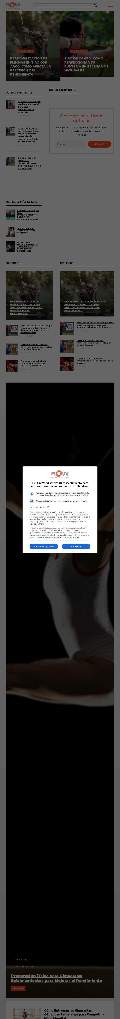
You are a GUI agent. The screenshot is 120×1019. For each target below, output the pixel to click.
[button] (60, 507)
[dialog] (60, 509)
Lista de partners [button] (37, 524)
